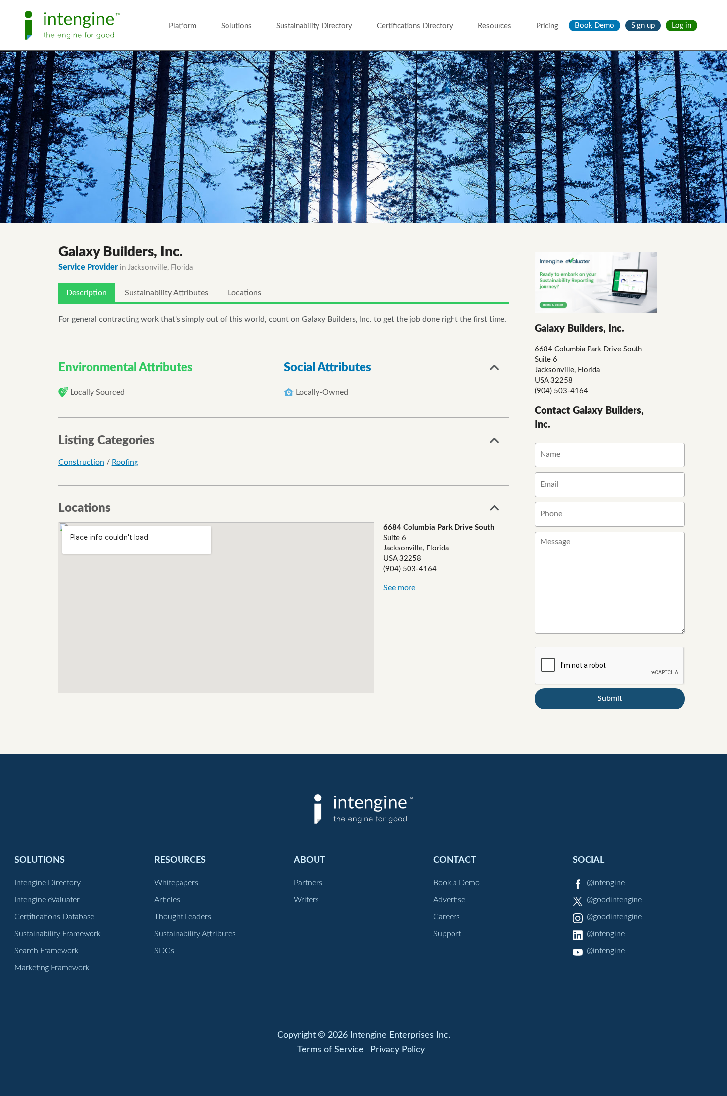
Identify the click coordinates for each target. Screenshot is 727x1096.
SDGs (164, 951)
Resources (494, 26)
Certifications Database (54, 917)
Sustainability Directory (314, 26)
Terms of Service (330, 1050)
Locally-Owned (322, 392)
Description (86, 293)
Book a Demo (456, 883)
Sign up (643, 25)
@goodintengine (614, 900)
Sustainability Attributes (166, 293)
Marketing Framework (52, 968)
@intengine (606, 883)
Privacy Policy (397, 1050)
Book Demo (594, 25)
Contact (454, 860)
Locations (244, 293)
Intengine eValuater (47, 900)
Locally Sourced (97, 392)
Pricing (547, 26)
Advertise (449, 900)
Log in (681, 25)
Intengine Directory (47, 883)
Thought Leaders (182, 917)
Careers (446, 917)
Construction (81, 462)
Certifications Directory (415, 26)
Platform (182, 26)
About (309, 860)
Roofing (125, 462)
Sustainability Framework (57, 934)
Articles (167, 900)
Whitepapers (176, 883)
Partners (308, 883)
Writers (306, 900)
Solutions (236, 26)
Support (447, 934)
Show (495, 370)
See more (399, 588)
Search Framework (46, 951)
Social (588, 860)
